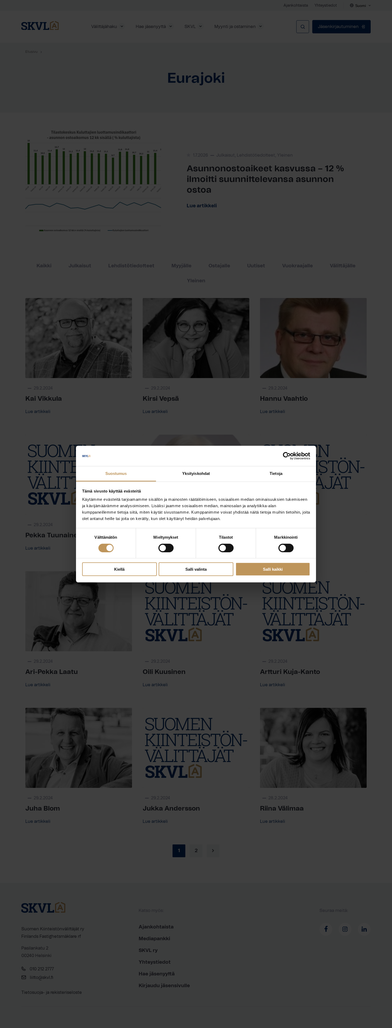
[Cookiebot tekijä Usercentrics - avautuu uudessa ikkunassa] (286, 456)
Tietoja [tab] (276, 473)
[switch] (166, 547)
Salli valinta (196, 569)
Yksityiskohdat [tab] (196, 473)
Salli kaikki (273, 569)
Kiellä (119, 569)
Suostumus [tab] (116, 473)
